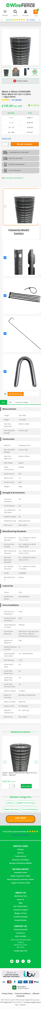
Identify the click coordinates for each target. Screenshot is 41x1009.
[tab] (3, 402)
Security (10, 803)
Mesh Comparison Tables (20, 876)
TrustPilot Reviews (20, 917)
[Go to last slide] (4, 71)
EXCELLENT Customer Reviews (15, 832)
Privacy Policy (7, 993)
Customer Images (21, 402)
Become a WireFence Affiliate (20, 863)
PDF (10, 402)
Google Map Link (20, 951)
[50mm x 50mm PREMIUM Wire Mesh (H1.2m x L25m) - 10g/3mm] (20, 754)
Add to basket (26, 144)
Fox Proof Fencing (30, 809)
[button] (15, 71)
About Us (20, 899)
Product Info (6, 138)
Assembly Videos (20, 872)
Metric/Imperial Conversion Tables (20, 879)
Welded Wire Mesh (11, 809)
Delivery (20, 849)
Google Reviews (20, 920)
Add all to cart (16, 394)
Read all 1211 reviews (20, 835)
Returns (20, 853)
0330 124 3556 (20, 936)
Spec (3, 402)
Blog (20, 903)
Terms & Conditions (22, 993)
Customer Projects (20, 910)
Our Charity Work (20, 906)
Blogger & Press (20, 913)
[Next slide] (36, 71)
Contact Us (20, 933)
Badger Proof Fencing (25, 803)
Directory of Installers (20, 860)
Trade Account (20, 856)
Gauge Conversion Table (20, 883)
